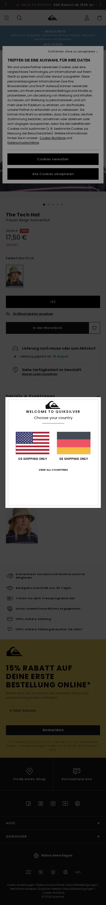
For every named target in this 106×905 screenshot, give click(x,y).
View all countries (53, 470)
